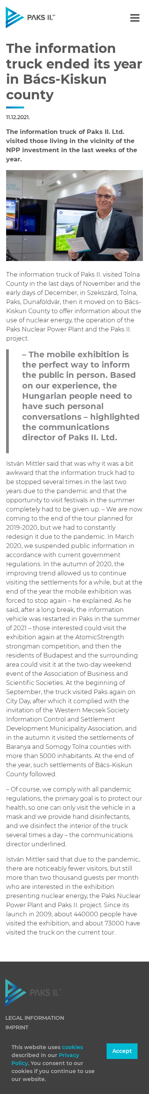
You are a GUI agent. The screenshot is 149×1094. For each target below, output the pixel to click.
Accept (122, 1051)
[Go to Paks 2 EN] (43, 17)
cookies (72, 1047)
